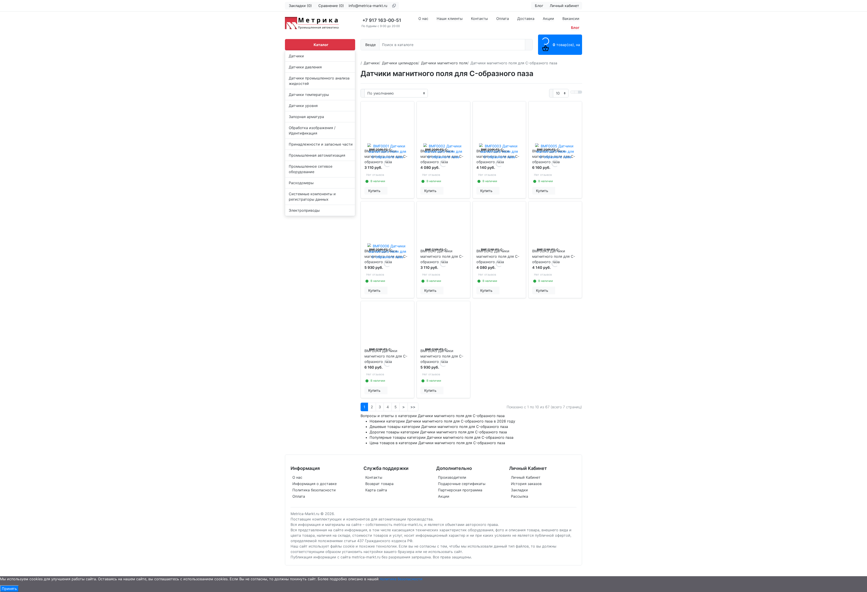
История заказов (526, 483)
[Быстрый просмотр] (386, 191)
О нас (423, 18)
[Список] (572, 92)
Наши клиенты (450, 18)
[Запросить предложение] (384, 191)
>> (412, 407)
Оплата (502, 18)
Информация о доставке (314, 483)
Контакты (479, 18)
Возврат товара (379, 483)
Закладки (519, 490)
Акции (548, 18)
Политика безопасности (314, 490)
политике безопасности (401, 579)
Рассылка (519, 496)
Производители (452, 477)
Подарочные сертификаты (461, 483)
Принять (9, 588)
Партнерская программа (460, 490)
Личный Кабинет (526, 477)
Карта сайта (376, 490)
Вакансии (570, 18)
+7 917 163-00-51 (381, 20)
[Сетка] (576, 92)
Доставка (525, 18)
